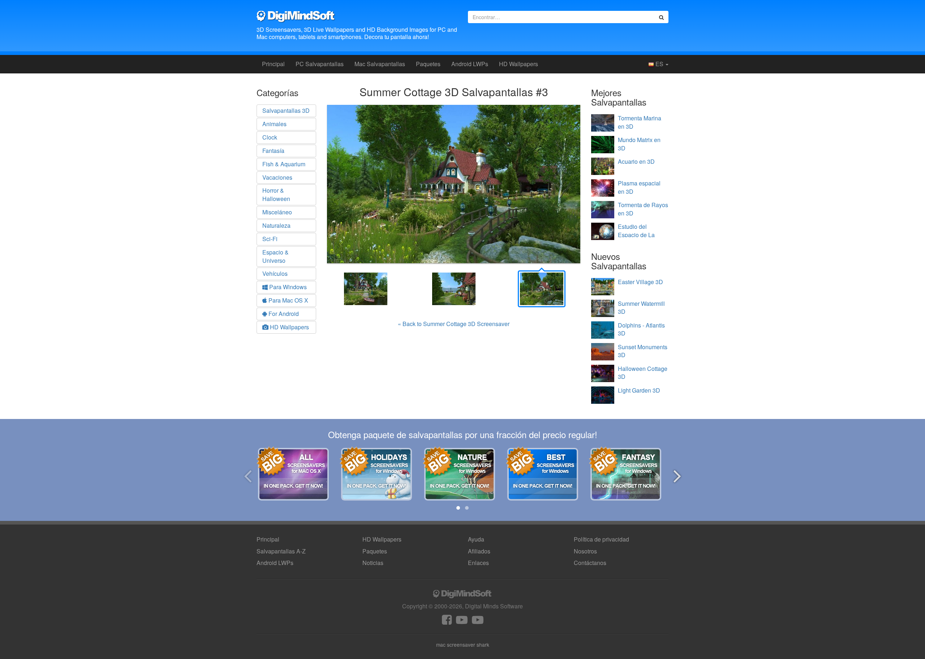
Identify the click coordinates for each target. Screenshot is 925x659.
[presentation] (247, 475)
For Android (283, 313)
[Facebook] (447, 621)
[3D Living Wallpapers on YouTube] (477, 621)
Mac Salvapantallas (379, 64)
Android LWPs (469, 64)
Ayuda (476, 539)
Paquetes (428, 64)
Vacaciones (277, 177)
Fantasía (273, 150)
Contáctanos (590, 563)
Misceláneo (277, 212)
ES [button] (659, 64)
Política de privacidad (601, 539)
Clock (269, 137)
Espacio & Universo (275, 256)
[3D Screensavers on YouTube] (462, 621)
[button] (458, 508)
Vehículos (275, 273)
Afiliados (479, 551)
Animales (274, 124)
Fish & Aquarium (283, 164)
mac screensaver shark (462, 644)
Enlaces (478, 563)
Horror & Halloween (276, 194)
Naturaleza (276, 225)
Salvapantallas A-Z (281, 551)
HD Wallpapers (518, 64)
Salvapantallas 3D (286, 110)
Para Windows (287, 287)
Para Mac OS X (287, 300)
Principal (273, 64)
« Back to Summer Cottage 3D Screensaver (453, 324)
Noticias (372, 563)
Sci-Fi (270, 239)
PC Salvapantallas (320, 64)
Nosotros (585, 551)
